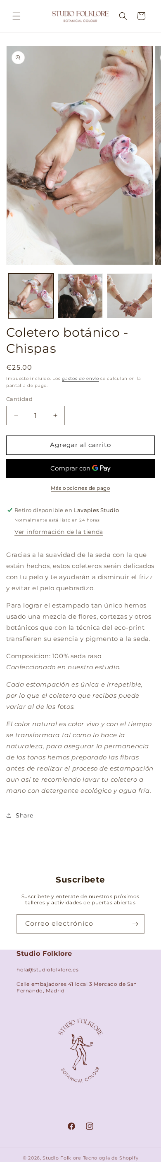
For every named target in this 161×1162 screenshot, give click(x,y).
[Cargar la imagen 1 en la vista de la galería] (31, 296)
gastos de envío (80, 378)
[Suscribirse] (135, 924)
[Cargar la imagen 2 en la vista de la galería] (80, 296)
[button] (16, 16)
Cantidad (19, 399)
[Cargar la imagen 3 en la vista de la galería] (129, 296)
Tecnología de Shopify (111, 1158)
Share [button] (24, 815)
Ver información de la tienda (58, 532)
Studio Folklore (63, 1158)
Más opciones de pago (80, 488)
